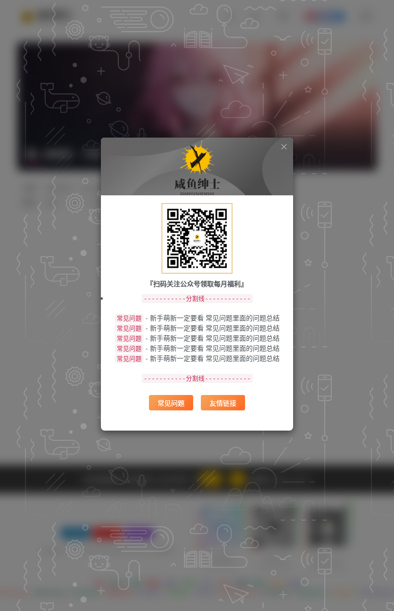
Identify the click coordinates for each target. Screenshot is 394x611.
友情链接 (222, 402)
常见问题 (171, 402)
